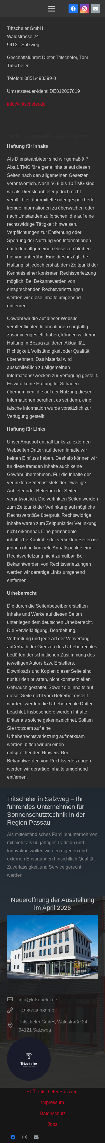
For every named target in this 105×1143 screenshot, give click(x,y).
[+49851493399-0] (13, 1011)
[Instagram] (84, 8)
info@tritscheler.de (26, 104)
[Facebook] (73, 8)
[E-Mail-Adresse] (95, 8)
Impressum (52, 1102)
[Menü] (51, 8)
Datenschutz (53, 1113)
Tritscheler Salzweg (57, 1091)
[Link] (52, 947)
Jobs (52, 1124)
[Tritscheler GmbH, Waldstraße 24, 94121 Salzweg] (13, 1026)
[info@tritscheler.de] (13, 1000)
